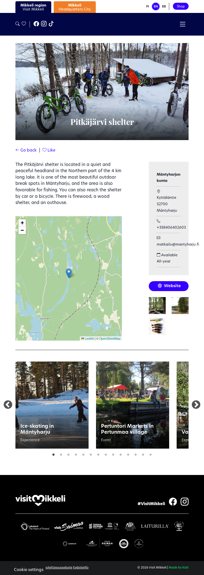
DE (164, 6)
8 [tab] (105, 453)
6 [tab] (90, 453)
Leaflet (89, 338)
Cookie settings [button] (29, 570)
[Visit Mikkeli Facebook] (36, 24)
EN (156, 6)
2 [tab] (60, 453)
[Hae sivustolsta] (17, 24)
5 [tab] (83, 453)
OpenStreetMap (110, 338)
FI (147, 6)
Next (196, 405)
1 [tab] (53, 453)
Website (172, 286)
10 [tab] (120, 453)
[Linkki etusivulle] (40, 500)
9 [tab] (113, 453)
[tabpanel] (52, 405)
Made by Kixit (179, 567)
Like (51, 151)
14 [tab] (150, 453)
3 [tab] (68, 453)
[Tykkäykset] (23, 24)
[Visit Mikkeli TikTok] (51, 24)
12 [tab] (135, 453)
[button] (69, 273)
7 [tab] (98, 453)
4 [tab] (75, 453)
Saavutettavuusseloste (55, 567)
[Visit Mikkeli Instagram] (44, 24)
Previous (8, 405)
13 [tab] (143, 453)
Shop (181, 6)
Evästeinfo (81, 567)
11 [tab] (128, 453)
